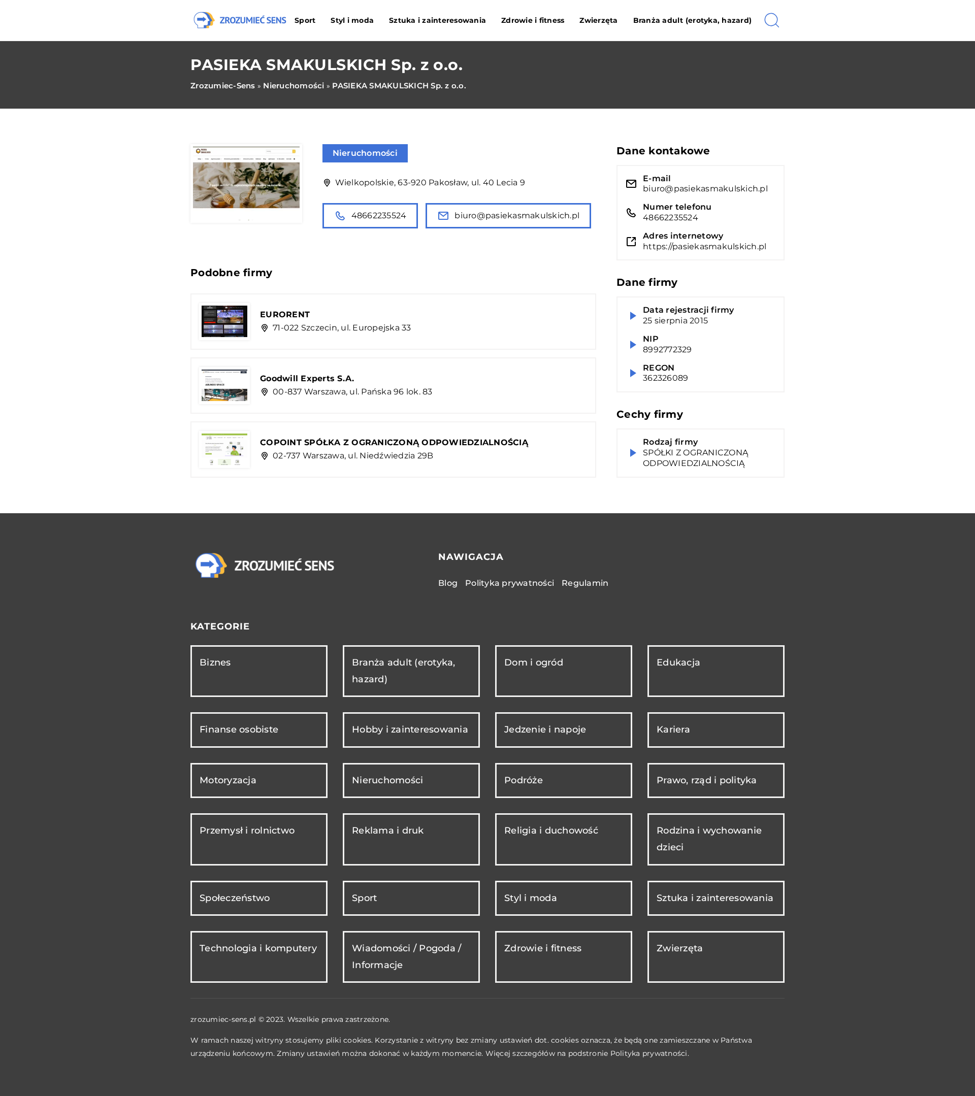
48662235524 (379, 215)
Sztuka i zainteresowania (437, 20)
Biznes (215, 662)
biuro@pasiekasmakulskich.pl (516, 215)
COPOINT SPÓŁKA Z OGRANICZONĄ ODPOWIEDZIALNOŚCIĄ (394, 442)
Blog (448, 583)
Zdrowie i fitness (532, 20)
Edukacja (678, 662)
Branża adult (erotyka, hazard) (692, 20)
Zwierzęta (598, 20)
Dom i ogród (533, 662)
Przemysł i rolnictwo (247, 830)
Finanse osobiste (239, 729)
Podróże (523, 780)
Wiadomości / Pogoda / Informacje (406, 957)
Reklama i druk (388, 830)
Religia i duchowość (551, 830)
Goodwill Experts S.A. (307, 378)
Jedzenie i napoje (545, 729)
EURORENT (285, 314)
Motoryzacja (228, 780)
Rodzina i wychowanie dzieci (709, 839)
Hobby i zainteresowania (410, 729)
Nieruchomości (365, 153)
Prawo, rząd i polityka (707, 780)
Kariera (673, 729)
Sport (305, 20)
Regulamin (585, 583)
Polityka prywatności (509, 583)
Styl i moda (352, 20)
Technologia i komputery (258, 948)
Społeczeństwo (235, 898)
